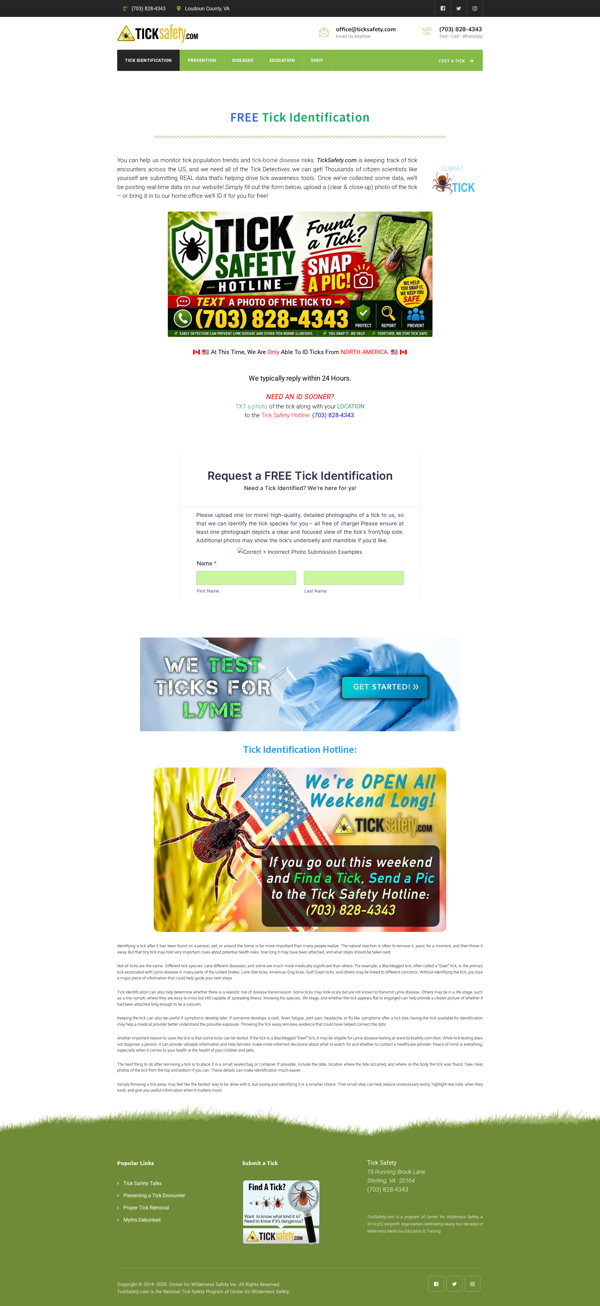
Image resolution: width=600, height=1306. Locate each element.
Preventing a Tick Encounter (154, 1195)
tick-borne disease (276, 160)
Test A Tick (451, 60)
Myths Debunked (142, 1220)
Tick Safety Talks (142, 1183)
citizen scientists (385, 169)
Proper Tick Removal (146, 1208)
